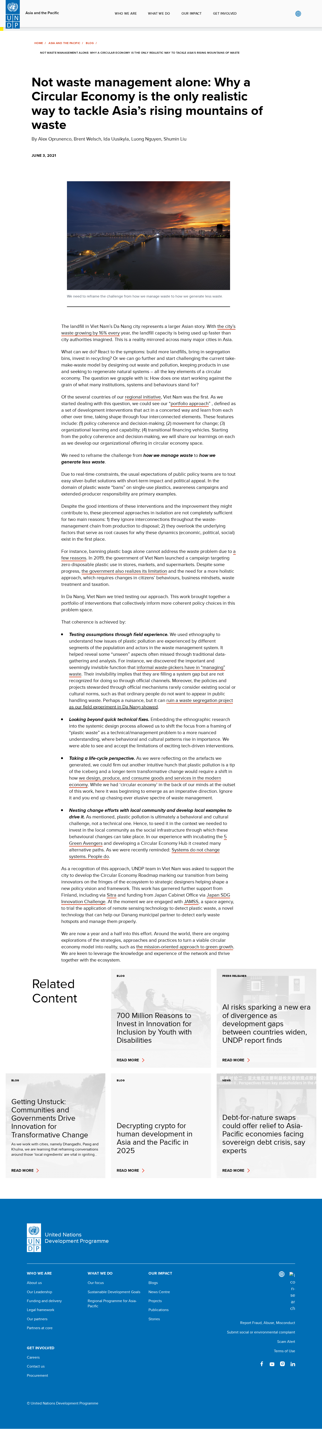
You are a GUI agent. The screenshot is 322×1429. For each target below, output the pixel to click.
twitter (251, 1363)
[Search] (292, 1292)
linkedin (292, 1363)
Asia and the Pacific (42, 13)
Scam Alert (286, 1341)
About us (34, 1282)
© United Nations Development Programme (62, 1403)
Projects (155, 1301)
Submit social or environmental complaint (261, 1332)
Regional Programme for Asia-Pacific (112, 1303)
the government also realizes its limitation (124, 571)
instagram (282, 1363)
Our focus (96, 1282)
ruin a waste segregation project (199, 700)
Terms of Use (284, 1351)
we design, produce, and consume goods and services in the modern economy (145, 781)
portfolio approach (190, 403)
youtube (272, 1363)
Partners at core (40, 1328)
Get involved (225, 13)
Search (308, 14)
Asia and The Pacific (64, 43)
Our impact (192, 13)
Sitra (111, 894)
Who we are (126, 13)
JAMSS (191, 901)
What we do (159, 13)
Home (38, 43)
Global (298, 14)
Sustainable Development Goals (114, 1292)
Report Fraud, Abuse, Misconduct (267, 1322)
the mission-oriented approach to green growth (184, 946)
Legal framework (40, 1309)
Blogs (153, 1282)
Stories (154, 1319)
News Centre (159, 1292)
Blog (90, 43)
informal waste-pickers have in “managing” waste (147, 670)
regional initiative (143, 396)
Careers (33, 1357)
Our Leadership (39, 1292)
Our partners (37, 1319)
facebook (261, 1363)
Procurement (37, 1375)
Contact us (36, 1366)
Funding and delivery (44, 1301)
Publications (159, 1309)
